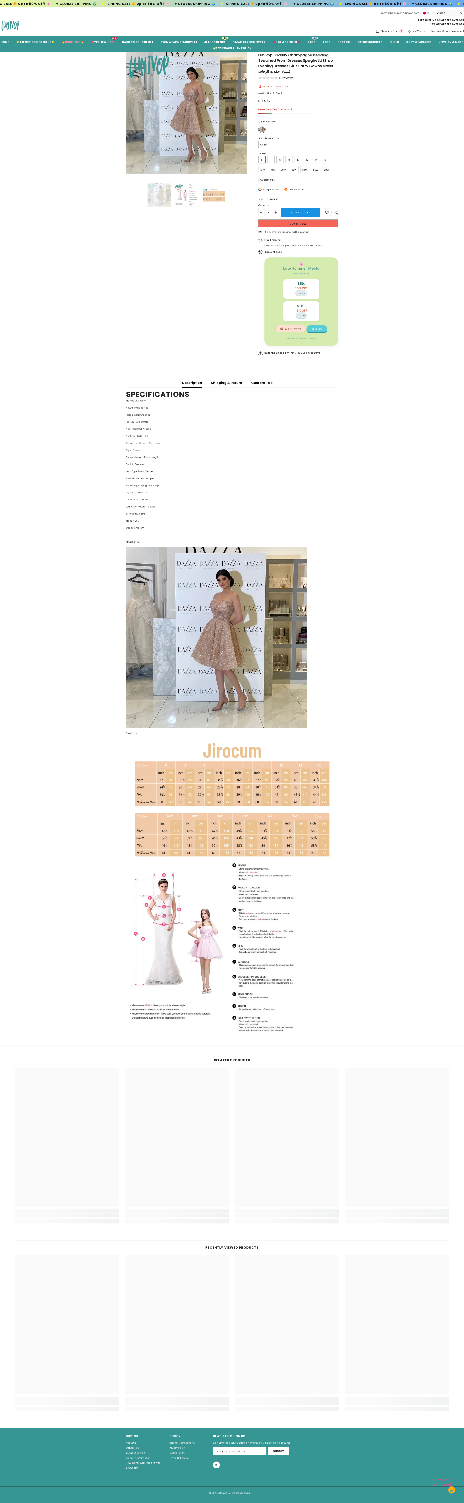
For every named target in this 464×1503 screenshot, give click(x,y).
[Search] (449, 13)
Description (192, 382)
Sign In (435, 31)
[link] (67, 1215)
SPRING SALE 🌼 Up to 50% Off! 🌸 (142, 3)
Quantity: (263, 205)
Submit (278, 1451)
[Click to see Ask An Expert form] (442, 1481)
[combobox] (446, 13)
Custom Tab (262, 382)
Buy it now (298, 224)
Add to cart (300, 212)
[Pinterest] (216, 1465)
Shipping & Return (226, 382)
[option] (187, 113)
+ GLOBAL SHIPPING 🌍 (79, 3)
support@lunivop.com (406, 12)
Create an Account (453, 31)
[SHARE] (335, 212)
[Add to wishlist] (327, 212)
